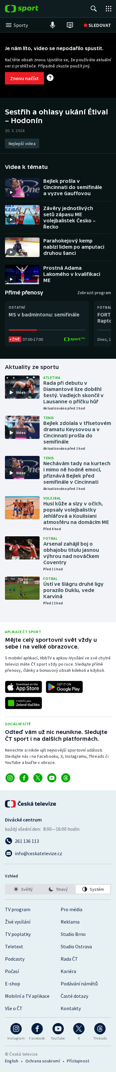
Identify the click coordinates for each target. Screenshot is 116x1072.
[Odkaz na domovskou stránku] (31, 8)
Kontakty (71, 1008)
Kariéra (68, 971)
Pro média (71, 909)
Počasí (12, 971)
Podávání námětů (79, 983)
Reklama (70, 922)
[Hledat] (93, 8)
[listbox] (58, 889)
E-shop (12, 983)
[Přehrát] (11, 192)
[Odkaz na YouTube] (52, 778)
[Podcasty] (52, 25)
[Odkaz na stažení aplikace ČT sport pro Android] (64, 687)
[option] (23, 889)
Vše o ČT (14, 1008)
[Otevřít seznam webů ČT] (108, 8)
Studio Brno (73, 934)
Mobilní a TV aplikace (27, 996)
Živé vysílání (17, 922)
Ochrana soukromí (42, 1061)
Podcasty (14, 959)
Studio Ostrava (76, 946)
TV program (17, 909)
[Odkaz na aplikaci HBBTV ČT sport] (23, 703)
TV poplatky (18, 934)
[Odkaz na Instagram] (10, 778)
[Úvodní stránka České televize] (31, 804)
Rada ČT (69, 959)
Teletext (14, 946)
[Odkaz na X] (38, 778)
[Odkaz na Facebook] (24, 778)
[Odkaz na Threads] (66, 778)
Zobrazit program (94, 292)
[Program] (70, 25)
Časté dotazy (74, 996)
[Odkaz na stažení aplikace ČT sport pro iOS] (23, 687)
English (11, 1061)
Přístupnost (78, 1061)
